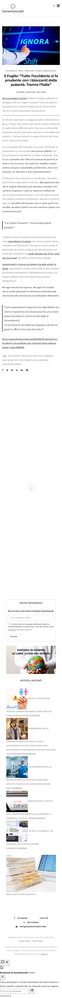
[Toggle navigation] (58, 5)
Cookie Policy (37, 941)
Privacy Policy (24, 630)
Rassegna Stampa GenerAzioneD (40, 70)
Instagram (33, 922)
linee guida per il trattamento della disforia (25, 360)
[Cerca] (54, 5)
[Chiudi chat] (2, 977)
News (21, 70)
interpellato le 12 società (19, 241)
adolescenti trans (17, 356)
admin (21, 92)
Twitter (44, 918)
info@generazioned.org (33, 926)
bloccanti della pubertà (40, 356)
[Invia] (31, 991)
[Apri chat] (5, 963)
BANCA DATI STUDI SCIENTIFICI (21, 894)
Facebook (22, 918)
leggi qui (44, 954)
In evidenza (11, 70)
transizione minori (11, 364)
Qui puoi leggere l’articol (13, 98)
